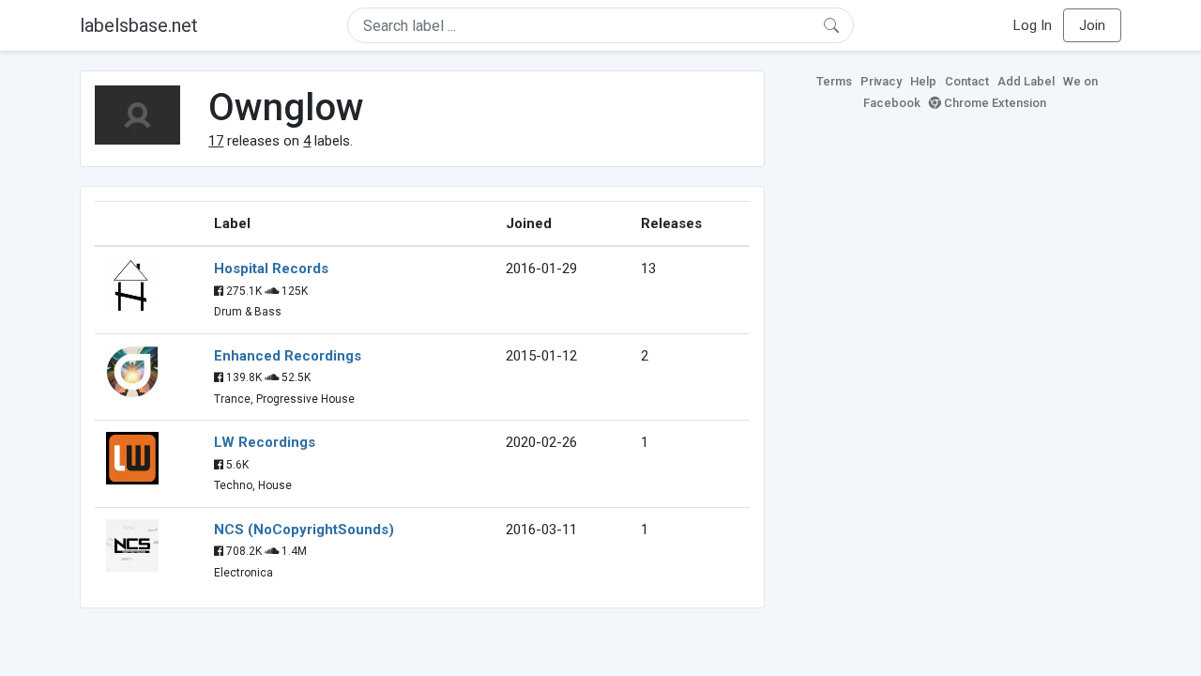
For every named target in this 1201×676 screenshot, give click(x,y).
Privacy (881, 81)
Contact (967, 81)
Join (1092, 25)
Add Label (1026, 81)
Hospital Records (271, 268)
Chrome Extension (993, 103)
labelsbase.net (139, 25)
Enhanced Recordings (287, 355)
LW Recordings (264, 442)
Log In (1032, 25)
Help (923, 81)
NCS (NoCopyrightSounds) (304, 529)
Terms (834, 81)
